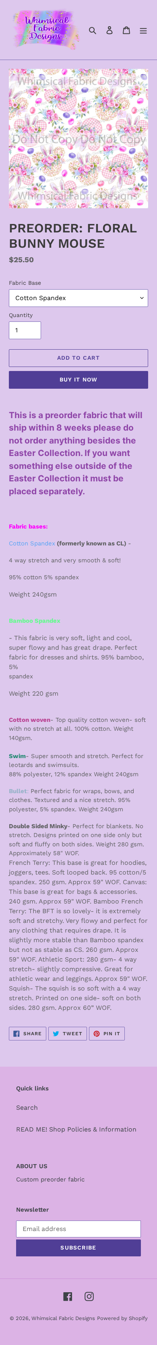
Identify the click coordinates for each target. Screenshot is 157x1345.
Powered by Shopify (122, 1318)
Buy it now (78, 379)
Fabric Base (25, 283)
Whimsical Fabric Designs (63, 1318)
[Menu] (143, 30)
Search (27, 1107)
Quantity (21, 315)
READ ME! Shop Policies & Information (76, 1129)
